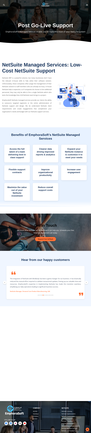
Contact (35, 418)
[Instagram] (15, 423)
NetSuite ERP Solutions (68, 430)
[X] (20, 423)
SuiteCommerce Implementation (71, 426)
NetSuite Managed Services (69, 428)
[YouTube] (24, 423)
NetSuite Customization (68, 416)
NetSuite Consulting (67, 421)
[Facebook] (6, 423)
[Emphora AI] (87, 429)
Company (35, 416)
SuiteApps (36, 414)
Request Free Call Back (45, 239)
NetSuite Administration (68, 423)
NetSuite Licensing (67, 411)
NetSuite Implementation (68, 414)
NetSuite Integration (67, 418)
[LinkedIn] (11, 423)
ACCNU (35, 411)
